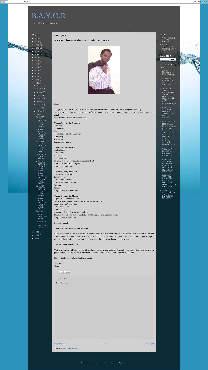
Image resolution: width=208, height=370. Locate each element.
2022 (36, 51)
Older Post (149, 343)
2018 (36, 64)
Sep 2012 (39, 92)
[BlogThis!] (62, 272)
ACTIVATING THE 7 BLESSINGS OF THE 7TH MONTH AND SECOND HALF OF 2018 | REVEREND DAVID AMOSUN (169, 96)
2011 (36, 232)
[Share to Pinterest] (69, 272)
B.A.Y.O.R (48, 16)
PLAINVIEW (107, 363)
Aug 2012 (39, 95)
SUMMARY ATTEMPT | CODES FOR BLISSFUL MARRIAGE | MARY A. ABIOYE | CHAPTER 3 (169, 165)
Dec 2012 (39, 86)
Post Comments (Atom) (70, 348)
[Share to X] (64, 272)
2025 (36, 42)
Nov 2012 (40, 89)
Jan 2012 (39, 114)
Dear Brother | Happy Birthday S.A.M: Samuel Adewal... (42, 215)
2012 (36, 83)
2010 (36, 235)
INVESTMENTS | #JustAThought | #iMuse (41, 224)
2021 (36, 54)
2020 (36, 58)
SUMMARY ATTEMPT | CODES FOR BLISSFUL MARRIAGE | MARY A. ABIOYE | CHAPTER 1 (169, 181)
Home (104, 343)
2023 (36, 48)
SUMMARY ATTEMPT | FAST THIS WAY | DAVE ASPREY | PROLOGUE (168, 194)
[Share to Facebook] (67, 272)
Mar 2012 (39, 108)
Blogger (124, 363)
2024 (36, 45)
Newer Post (59, 343)
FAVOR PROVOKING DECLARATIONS (168, 73)
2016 (36, 70)
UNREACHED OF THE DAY (169, 50)
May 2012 (40, 102)
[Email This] (60, 272)
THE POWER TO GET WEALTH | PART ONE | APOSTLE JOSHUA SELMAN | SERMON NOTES (169, 138)
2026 (36, 38)
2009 (36, 238)
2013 (36, 80)
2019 (36, 61)
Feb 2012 (39, 111)
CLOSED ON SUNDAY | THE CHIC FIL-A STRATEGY (168, 82)
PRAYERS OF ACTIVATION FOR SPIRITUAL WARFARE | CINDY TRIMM (168, 152)
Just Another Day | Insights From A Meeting (41, 156)
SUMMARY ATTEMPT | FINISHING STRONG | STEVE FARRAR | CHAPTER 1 (168, 112)
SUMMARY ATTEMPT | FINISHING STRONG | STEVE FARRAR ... (41, 122)
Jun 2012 (39, 98)
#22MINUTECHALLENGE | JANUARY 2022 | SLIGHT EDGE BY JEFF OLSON (169, 125)
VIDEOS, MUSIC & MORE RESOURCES (168, 40)
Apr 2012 (39, 105)
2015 (36, 73)
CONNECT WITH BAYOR (167, 45)
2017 (36, 67)
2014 (36, 77)
